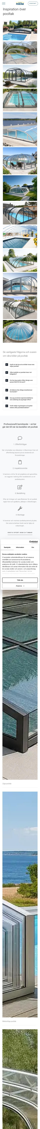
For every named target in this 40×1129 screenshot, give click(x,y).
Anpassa (19, 586)
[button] (20, 365)
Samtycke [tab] (7, 547)
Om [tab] (33, 547)
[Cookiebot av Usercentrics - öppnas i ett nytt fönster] (29, 542)
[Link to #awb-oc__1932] (6, 3)
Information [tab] (20, 547)
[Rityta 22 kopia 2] (20, 3)
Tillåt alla (20, 580)
